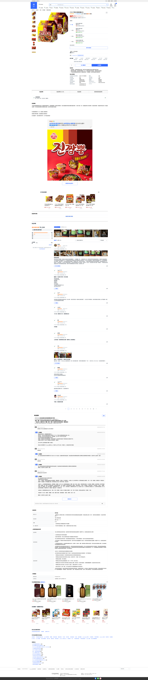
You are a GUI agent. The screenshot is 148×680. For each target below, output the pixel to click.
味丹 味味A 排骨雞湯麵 (36, 661)
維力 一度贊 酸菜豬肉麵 (36, 651)
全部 (50, 4)
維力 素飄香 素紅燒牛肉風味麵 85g (38, 645)
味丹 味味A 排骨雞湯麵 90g (37, 654)
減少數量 (74, 64)
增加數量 (74, 65)
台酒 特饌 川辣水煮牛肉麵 (37, 655)
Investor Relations (25, 668)
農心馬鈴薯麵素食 (94, 638)
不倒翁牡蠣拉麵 (82, 638)
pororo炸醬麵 (38, 638)
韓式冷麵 (48, 638)
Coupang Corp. (77, 55)
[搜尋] (107, 4)
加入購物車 (83, 65)
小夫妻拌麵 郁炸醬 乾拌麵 (37, 648)
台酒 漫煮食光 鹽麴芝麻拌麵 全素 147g (39, 657)
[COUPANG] (55, 674)
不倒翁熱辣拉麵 (76, 638)
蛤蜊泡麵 (69, 638)
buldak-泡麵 (88, 638)
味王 (72, 638)
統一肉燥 (33, 638)
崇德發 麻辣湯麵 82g (36, 664)
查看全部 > (42, 582)
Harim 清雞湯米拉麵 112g (37, 652)
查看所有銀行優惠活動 (78, 61)
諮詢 (104, 415)
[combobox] (104, 240)
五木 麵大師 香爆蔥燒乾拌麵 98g (38, 658)
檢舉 (102, 503)
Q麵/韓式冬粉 (47, 631)
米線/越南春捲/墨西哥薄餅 (36, 631)
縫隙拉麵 (52, 638)
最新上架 (59, 240)
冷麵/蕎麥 (42, 631)
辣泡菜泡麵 (56, 638)
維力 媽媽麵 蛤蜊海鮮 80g (37, 644)
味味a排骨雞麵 (43, 638)
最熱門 (55, 240)
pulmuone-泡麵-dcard (63, 638)
